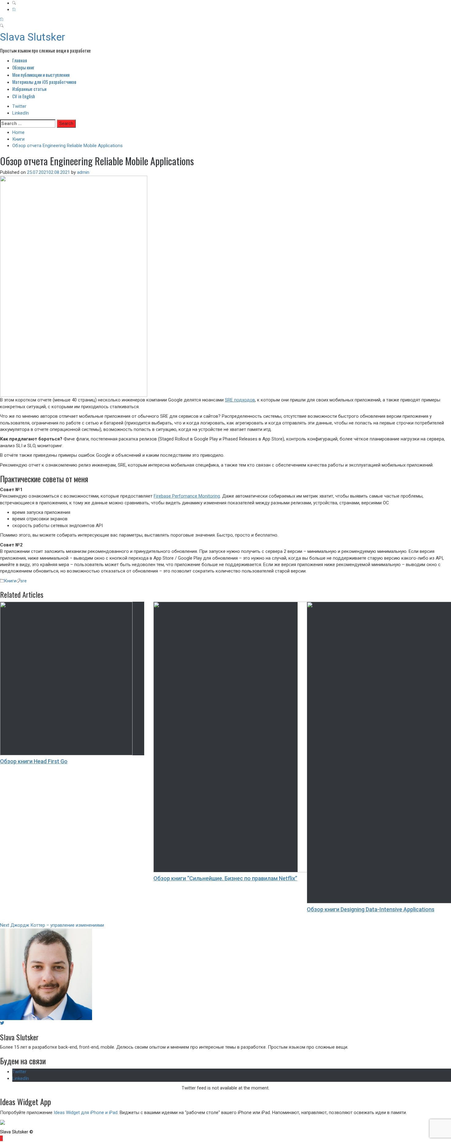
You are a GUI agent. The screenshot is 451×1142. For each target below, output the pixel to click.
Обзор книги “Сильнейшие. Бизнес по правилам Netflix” (225, 878)
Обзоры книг (23, 67)
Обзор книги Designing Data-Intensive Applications (370, 909)
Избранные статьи (29, 88)
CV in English (23, 96)
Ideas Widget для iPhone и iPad (86, 1112)
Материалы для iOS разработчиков (44, 81)
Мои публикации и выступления (41, 74)
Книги (10, 581)
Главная (19, 60)
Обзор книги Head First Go (33, 761)
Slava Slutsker (32, 37)
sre (23, 581)
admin (83, 172)
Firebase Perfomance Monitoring (187, 496)
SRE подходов (240, 400)
